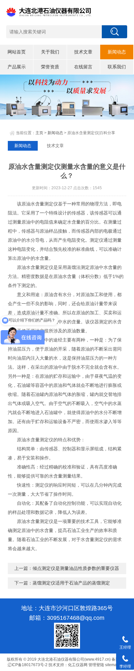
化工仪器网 (77, 665)
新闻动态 (117, 51)
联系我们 (117, 66)
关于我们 (50, 51)
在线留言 (83, 66)
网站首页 (16, 51)
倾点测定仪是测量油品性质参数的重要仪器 (76, 568)
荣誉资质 (50, 66)
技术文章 (83, 51)
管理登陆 (96, 665)
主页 (39, 133)
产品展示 (16, 66)
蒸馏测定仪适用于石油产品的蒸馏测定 (71, 582)
